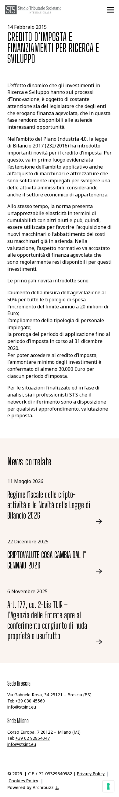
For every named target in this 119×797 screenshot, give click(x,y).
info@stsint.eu (21, 707)
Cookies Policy (23, 781)
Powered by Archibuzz (30, 788)
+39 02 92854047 (32, 739)
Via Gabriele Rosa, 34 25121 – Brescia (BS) (49, 695)
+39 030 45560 (30, 701)
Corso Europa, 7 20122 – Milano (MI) (44, 733)
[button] (110, 9)
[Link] (59, 501)
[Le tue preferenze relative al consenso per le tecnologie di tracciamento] (108, 786)
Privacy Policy (91, 774)
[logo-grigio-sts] (33, 10)
